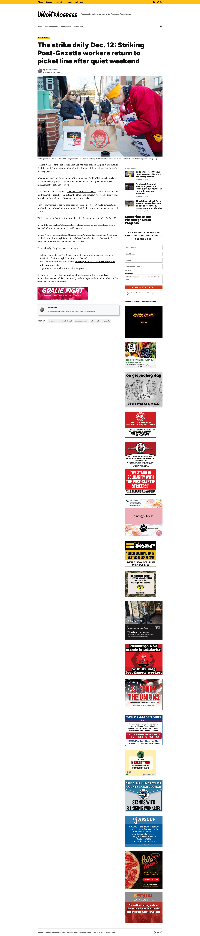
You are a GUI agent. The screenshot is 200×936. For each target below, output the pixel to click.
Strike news (78, 26)
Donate (69, 2)
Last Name (130, 252)
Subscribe (59, 2)
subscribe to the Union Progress (69, 268)
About (40, 2)
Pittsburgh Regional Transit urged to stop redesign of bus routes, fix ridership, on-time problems (149, 189)
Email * (129, 259)
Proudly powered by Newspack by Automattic (84, 932)
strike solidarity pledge (72, 225)
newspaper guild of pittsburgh (60, 321)
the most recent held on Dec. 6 (81, 191)
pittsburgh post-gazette (100, 321)
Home (40, 26)
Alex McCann (51, 70)
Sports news (66, 26)
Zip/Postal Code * (133, 265)
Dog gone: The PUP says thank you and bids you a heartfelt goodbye (148, 174)
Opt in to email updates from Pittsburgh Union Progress (142, 294)
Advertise (79, 2)
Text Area (129, 273)
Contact (49, 2)
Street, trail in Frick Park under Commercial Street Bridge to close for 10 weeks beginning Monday (149, 204)
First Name (130, 246)
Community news (51, 26)
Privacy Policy (110, 932)
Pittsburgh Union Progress (146, 301)
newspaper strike (81, 321)
